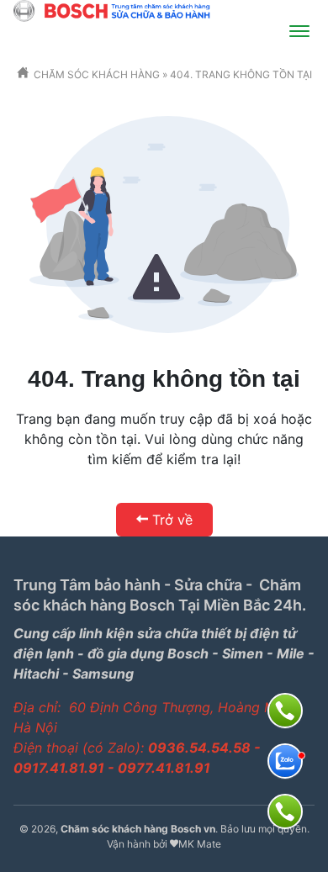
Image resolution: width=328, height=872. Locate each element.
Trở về (172, 519)
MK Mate (199, 844)
